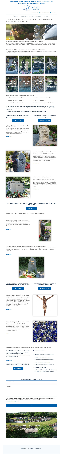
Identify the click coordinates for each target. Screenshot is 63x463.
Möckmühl (38, 3)
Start (28, 457)
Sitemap (33, 457)
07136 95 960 (53, 12)
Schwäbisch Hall (41, 1)
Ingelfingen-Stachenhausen (28, 3)
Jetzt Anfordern (31, 442)
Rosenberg (29, 1)
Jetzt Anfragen (35, 12)
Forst (47, 1)
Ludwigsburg (23, 1)
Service (31, 16)
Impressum (39, 457)
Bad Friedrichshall (9, 1)
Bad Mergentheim (53, 1)
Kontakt (45, 16)
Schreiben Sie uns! (45, 123)
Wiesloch (34, 1)
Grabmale (24, 16)
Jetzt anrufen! (31, 212)
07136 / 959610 (18, 124)
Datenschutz (22, 457)
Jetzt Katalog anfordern (44, 12)
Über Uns (17, 16)
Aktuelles (37, 16)
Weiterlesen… (9, 140)
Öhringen (17, 1)
